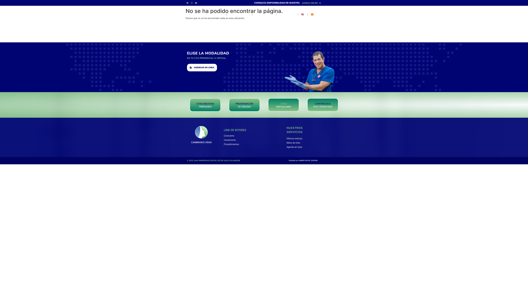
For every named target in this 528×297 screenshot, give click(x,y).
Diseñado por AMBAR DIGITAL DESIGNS (303, 160)
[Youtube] (196, 3)
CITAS (283, 103)
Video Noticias (264, 14)
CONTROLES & (322, 103)
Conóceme (216, 14)
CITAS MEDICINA (205, 103)
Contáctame (287, 14)
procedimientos (239, 14)
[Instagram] (191, 3)
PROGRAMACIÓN (244, 103)
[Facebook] (187, 3)
